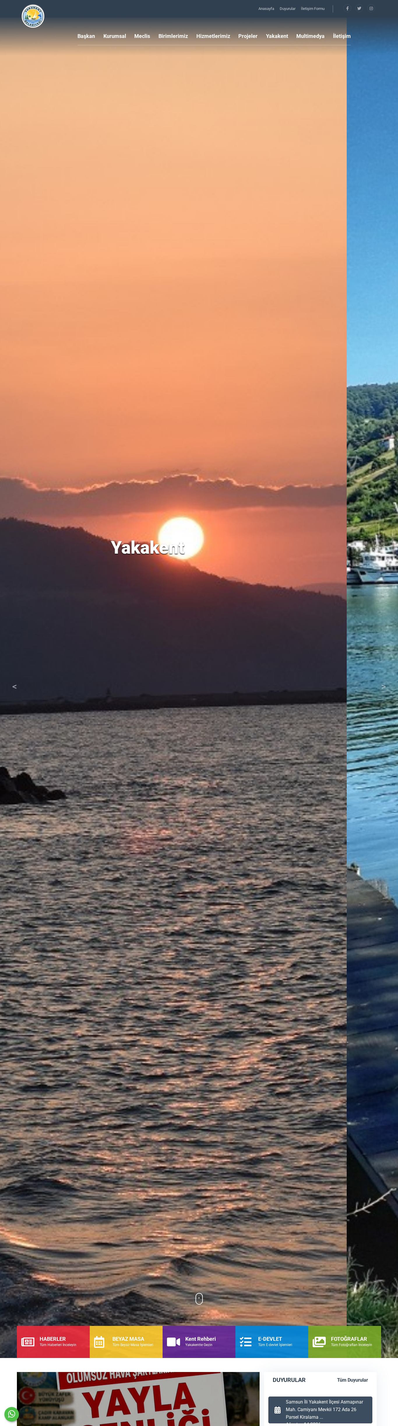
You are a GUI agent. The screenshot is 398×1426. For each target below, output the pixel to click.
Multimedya (310, 36)
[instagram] (371, 8)
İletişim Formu (313, 8)
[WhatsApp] (11, 1414)
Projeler (248, 36)
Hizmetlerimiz (213, 36)
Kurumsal (114, 36)
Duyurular (288, 8)
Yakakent (277, 36)
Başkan (86, 36)
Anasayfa (266, 8)
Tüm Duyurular (352, 1380)
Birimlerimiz (173, 36)
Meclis (142, 36)
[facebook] (347, 8)
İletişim (342, 36)
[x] (359, 8)
